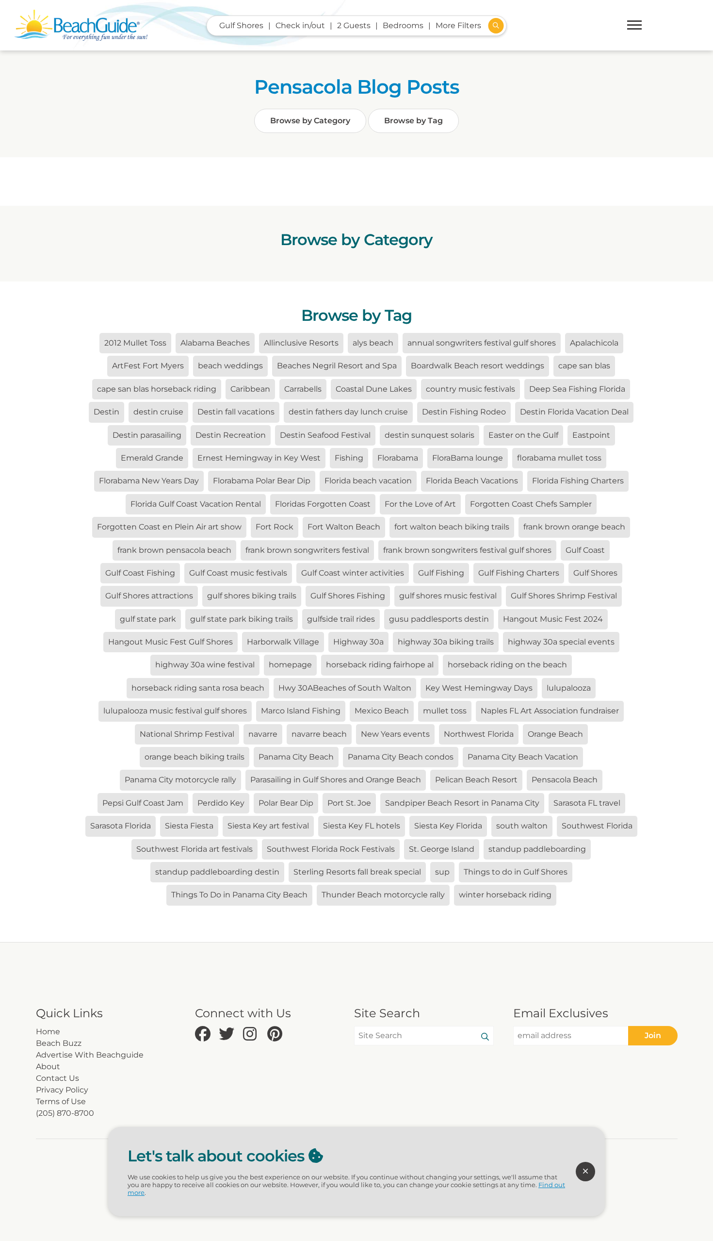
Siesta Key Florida (448, 825)
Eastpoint (591, 435)
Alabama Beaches (215, 342)
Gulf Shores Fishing (347, 595)
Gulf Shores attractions (149, 595)
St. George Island (441, 849)
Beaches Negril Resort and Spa (337, 365)
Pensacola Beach (565, 779)
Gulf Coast (585, 550)
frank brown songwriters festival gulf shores (467, 550)
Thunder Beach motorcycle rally (383, 894)
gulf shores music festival (448, 595)
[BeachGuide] (80, 25)
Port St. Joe (349, 803)
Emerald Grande (152, 458)
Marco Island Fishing (300, 710)
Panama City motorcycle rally (180, 779)
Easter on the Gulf (523, 435)
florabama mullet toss (559, 458)
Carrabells (303, 389)
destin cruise (158, 411)
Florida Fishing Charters (578, 480)
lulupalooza (569, 688)
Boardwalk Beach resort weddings (477, 365)
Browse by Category (310, 120)
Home (48, 1031)
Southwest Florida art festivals (194, 849)
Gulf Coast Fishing (140, 573)
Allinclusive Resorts (301, 342)
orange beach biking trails (194, 756)
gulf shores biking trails (251, 595)
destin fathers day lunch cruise (348, 411)
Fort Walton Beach (344, 526)
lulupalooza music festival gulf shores (175, 710)
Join (653, 1035)
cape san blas (584, 365)
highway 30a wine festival (205, 664)
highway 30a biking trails (446, 641)
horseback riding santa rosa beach (197, 688)
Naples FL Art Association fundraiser (550, 710)
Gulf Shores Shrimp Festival (564, 595)
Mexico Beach (382, 710)
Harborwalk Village (283, 641)
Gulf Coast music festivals (238, 573)
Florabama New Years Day (149, 480)
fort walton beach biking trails (451, 526)
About (48, 1066)
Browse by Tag (413, 120)
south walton (522, 825)
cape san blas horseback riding (156, 389)
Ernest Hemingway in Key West (259, 458)
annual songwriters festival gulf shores (481, 342)
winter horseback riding (505, 894)
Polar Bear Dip (286, 803)
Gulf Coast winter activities (352, 573)
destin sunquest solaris (429, 435)
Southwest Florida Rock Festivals (331, 849)
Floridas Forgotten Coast (323, 504)
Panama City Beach (296, 756)
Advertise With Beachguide (90, 1054)
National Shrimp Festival (187, 734)
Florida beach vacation (368, 480)
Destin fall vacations (236, 411)
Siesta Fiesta (189, 825)
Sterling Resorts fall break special (357, 872)
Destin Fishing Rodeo (464, 411)
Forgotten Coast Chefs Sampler (531, 504)
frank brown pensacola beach (174, 550)
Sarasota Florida (120, 825)
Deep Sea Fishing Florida (577, 389)
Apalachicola (594, 342)
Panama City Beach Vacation (523, 756)
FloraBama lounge (467, 458)
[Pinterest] (277, 1034)
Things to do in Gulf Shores (515, 872)
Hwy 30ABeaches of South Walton (344, 688)
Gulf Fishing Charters (518, 573)
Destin (106, 411)
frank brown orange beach (574, 526)
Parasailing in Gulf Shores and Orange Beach (335, 779)
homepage (290, 664)
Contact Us (57, 1078)
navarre (262, 734)
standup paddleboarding (537, 849)
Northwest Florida (479, 734)
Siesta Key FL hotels (361, 825)
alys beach (373, 342)
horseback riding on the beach (507, 664)
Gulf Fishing (441, 573)
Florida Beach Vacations (472, 480)
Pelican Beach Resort (476, 779)
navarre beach (319, 734)
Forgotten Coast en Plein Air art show (169, 526)
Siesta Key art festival (268, 825)
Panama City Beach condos (401, 756)
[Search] (485, 1037)
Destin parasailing (147, 435)
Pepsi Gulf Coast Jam (142, 803)
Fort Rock (274, 526)
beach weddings (230, 365)
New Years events (395, 734)
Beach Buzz (58, 1043)
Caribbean (250, 389)
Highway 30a (358, 641)
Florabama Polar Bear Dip (261, 480)
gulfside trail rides (341, 619)
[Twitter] (228, 1034)
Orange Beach (555, 734)
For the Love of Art (420, 504)
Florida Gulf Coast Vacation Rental (195, 504)
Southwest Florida (597, 825)
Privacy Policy (62, 1089)
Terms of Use (61, 1101)
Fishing (349, 458)
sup (442, 872)
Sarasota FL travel (586, 803)
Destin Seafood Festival (325, 435)
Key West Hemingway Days (479, 688)
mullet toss (445, 710)
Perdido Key (220, 803)
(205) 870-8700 (65, 1113)
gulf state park (148, 619)
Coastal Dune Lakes (374, 389)
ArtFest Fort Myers (148, 365)
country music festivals (470, 389)
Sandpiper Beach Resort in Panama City (462, 803)
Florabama (397, 458)
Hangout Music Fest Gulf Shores (170, 641)
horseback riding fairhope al (380, 664)
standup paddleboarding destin (217, 872)
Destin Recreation (230, 435)
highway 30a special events (561, 641)
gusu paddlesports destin (439, 619)
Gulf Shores (595, 573)
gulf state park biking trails (241, 619)
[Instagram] (252, 1034)
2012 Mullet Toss (135, 342)
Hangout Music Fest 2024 (553, 619)
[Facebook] (204, 1034)
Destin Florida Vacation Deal (574, 411)
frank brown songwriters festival (307, 550)
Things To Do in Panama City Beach (239, 894)
